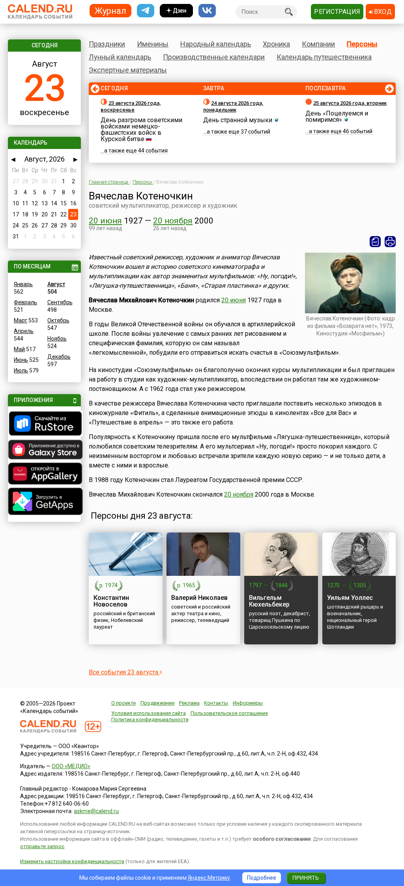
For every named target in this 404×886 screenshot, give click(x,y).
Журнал (110, 10)
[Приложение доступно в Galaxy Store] (44, 450)
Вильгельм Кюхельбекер (269, 601)
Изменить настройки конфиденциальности (72, 861)
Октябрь (58, 320)
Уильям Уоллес (350, 597)
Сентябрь (60, 302)
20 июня (105, 220)
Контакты (216, 703)
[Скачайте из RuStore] (44, 424)
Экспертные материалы (128, 70)
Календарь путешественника (324, 57)
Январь (23, 284)
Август (56, 284)
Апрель (24, 331)
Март (20, 320)
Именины (152, 44)
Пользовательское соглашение (229, 713)
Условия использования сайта (148, 713)
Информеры (248, 703)
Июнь (21, 360)
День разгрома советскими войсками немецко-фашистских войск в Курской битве (141, 129)
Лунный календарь (120, 57)
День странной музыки (237, 120)
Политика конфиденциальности (150, 719)
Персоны (362, 44)
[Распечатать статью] (390, 241)
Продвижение (157, 703)
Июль (21, 370)
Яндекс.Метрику (209, 878)
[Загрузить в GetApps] (44, 502)
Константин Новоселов (111, 601)
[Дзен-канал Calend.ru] (176, 11)
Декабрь (59, 357)
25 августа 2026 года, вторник (350, 103)
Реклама (189, 703)
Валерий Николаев (199, 597)
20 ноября (173, 220)
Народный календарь (215, 44)
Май (19, 349)
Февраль (25, 302)
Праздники (107, 44)
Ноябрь (57, 338)
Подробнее (261, 878)
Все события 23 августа (124, 672)
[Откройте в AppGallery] (44, 474)
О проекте (123, 703)
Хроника (276, 44)
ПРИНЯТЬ (305, 878)
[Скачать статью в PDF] (375, 241)
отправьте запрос (42, 846)
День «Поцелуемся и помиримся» (336, 116)
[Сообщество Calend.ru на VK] (207, 11)
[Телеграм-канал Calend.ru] (145, 11)
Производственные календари (214, 57)
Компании (318, 44)
